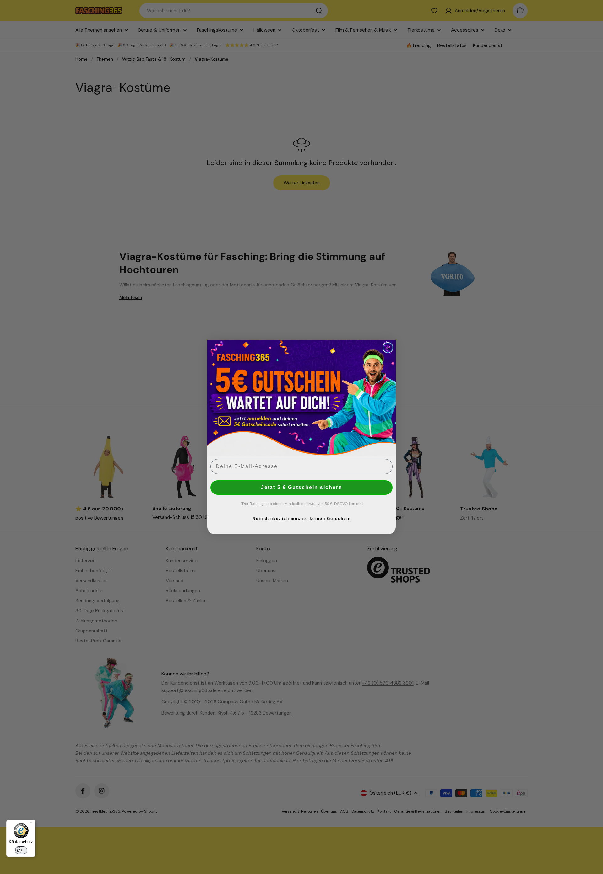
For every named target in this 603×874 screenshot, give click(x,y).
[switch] (21, 850)
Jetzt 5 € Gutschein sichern (301, 487)
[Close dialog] (388, 347)
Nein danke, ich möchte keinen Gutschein (302, 518)
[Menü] (31, 823)
